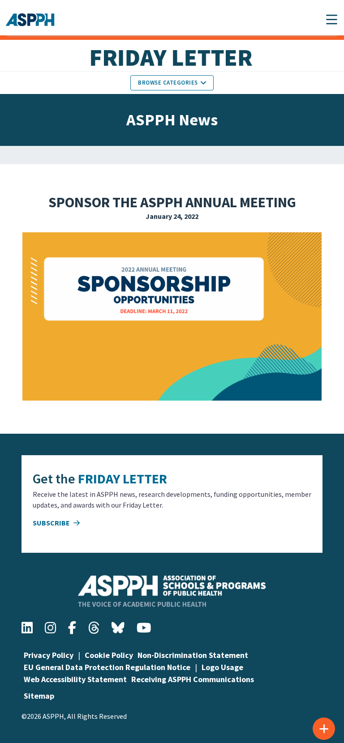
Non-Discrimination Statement (193, 655)
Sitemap (39, 696)
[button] (331, 19)
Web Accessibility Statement (75, 679)
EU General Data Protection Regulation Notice (107, 667)
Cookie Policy (109, 655)
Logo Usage (222, 667)
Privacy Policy (48, 655)
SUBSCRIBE (52, 522)
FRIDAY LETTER (122, 478)
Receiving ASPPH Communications (192, 679)
